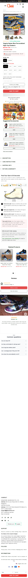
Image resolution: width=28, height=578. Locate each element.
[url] (7, 510)
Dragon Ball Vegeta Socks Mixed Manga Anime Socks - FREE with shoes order (16, 134)
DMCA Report (4, 563)
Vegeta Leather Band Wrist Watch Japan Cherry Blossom (16, 125)
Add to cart (14, 575)
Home (4, 10)
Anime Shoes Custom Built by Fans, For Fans (12, 11)
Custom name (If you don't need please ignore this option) (12, 77)
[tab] (13, 273)
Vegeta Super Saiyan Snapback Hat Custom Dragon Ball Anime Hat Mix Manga (16, 143)
